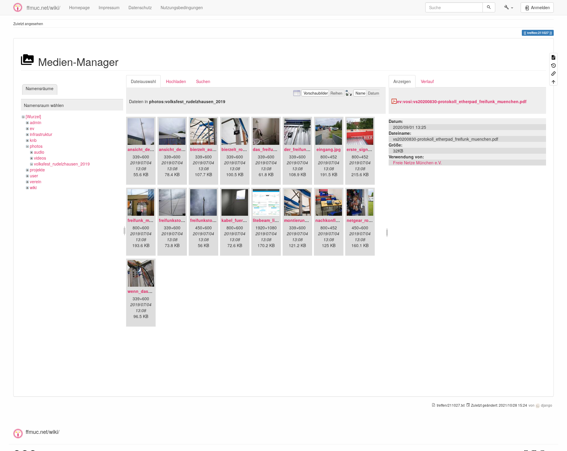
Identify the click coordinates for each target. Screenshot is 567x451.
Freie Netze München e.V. (417, 163)
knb (33, 140)
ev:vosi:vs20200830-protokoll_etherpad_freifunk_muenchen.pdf (462, 101)
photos (36, 146)
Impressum (109, 7)
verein (35, 181)
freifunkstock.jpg (207, 220)
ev (32, 128)
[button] (509, 7)
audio (39, 152)
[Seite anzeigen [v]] (553, 57)
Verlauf (427, 81)
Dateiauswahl (143, 81)
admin (35, 122)
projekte (37, 170)
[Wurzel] (33, 116)
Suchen (203, 81)
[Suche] (489, 7)
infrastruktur (41, 134)
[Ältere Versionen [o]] (553, 65)
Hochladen (176, 81)
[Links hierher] (553, 73)
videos (40, 158)
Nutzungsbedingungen (182, 7)
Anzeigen (402, 81)
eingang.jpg (329, 149)
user (34, 176)
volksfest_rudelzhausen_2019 (62, 164)
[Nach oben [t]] (553, 81)
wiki (33, 187)
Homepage (79, 7)
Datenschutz (140, 7)
